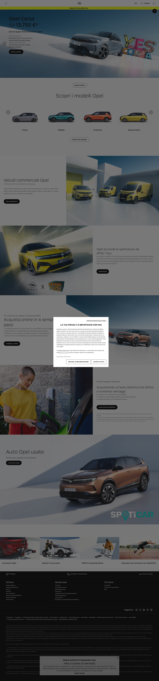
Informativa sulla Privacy (63, 356)
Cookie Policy (64, 352)
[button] (96, 320)
